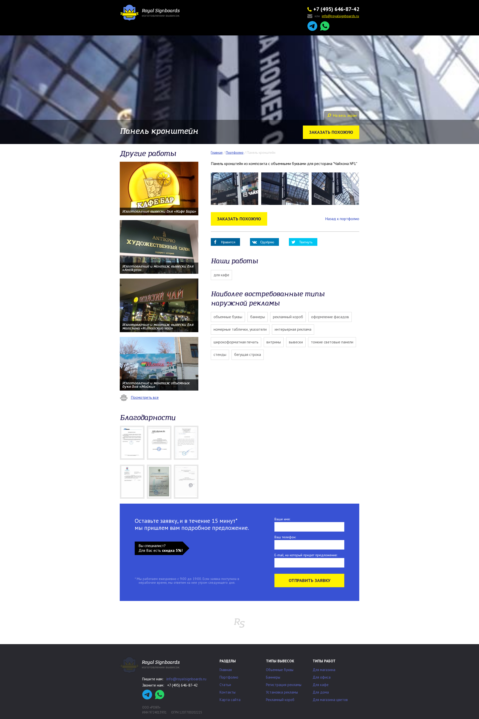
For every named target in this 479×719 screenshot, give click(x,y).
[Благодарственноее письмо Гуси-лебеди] (186, 443)
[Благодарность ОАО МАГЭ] (132, 482)
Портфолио (229, 677)
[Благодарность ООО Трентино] (186, 482)
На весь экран (345, 115)
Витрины (273, 341)
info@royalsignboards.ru (186, 679)
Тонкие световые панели (332, 341)
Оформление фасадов (330, 316)
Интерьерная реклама (293, 329)
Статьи (225, 685)
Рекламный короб (288, 316)
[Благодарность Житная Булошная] (159, 443)
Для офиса (322, 677)
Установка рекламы (282, 692)
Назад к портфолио (342, 218)
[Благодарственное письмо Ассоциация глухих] (159, 482)
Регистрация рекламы (283, 685)
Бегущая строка (247, 354)
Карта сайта (230, 700)
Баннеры (257, 316)
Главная (226, 670)
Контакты (228, 692)
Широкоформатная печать (236, 341)
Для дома (321, 692)
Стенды (220, 354)
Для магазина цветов (330, 700)
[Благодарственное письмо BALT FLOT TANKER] (132, 443)
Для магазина (324, 670)
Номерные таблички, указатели (240, 329)
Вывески (296, 341)
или (337, 16)
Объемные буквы (228, 316)
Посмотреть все (145, 397)
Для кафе (221, 274)
